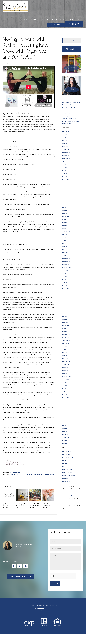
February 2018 (66, 434)
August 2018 (65, 416)
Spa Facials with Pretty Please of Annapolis (7, 505)
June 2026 (64, 137)
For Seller (64, 463)
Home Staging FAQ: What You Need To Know (21, 505)
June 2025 (64, 167)
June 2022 (64, 276)
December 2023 (66, 222)
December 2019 (66, 367)
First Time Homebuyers (68, 457)
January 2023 (65, 255)
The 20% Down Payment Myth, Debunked (46, 505)
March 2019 (65, 395)
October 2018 (65, 410)
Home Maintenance (67, 472)
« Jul (63, 515)
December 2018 (66, 404)
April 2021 (64, 319)
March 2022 (65, 286)
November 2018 (66, 407)
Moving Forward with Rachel (69, 475)
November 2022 (66, 261)
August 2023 (65, 234)
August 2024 (65, 198)
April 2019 (64, 392)
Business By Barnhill (47, 610)
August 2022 (65, 270)
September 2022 (66, 267)
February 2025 (66, 180)
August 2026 (65, 131)
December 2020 (66, 331)
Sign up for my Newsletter (71, 49)
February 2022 (66, 289)
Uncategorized (66, 481)
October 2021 (65, 301)
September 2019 (66, 376)
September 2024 (66, 195)
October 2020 (65, 337)
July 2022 (64, 273)
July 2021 (64, 310)
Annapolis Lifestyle (14, 472)
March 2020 (65, 358)
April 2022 (64, 283)
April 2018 (64, 428)
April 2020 (64, 355)
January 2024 (65, 219)
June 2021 (64, 313)
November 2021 (66, 298)
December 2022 (66, 258)
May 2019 (64, 389)
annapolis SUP (40, 474)
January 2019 (65, 401)
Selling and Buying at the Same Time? (71, 113)
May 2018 (64, 425)
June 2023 (64, 240)
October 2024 (65, 192)
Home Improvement (67, 469)
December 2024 (66, 186)
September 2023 (66, 231)
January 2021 (65, 328)
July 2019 (64, 382)
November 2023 (66, 225)
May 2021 (64, 316)
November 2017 (66, 443)
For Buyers (65, 460)
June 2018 (64, 422)
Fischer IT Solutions (37, 610)
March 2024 (65, 213)
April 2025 (64, 174)
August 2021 (65, 307)
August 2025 (65, 161)
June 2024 (64, 204)
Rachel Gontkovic (24, 544)
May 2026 (64, 140)
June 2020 (64, 349)
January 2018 (65, 437)
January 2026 (65, 149)
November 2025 (66, 152)
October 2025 (65, 155)
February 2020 (66, 361)
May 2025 (64, 171)
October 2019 (65, 373)
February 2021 (66, 325)
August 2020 (65, 343)
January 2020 (65, 364)
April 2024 (64, 210)
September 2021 (66, 304)
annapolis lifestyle (21, 474)
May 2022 (64, 280)
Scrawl (57, 610)
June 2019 (64, 385)
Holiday (64, 466)
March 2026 (65, 146)
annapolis (12, 474)
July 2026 (64, 134)
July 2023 (64, 237)
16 (79, 498)
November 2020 (66, 334)
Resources (65, 478)
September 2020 (66, 340)
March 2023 (65, 249)
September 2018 (66, 413)
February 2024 (66, 216)
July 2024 (64, 201)
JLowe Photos (41, 608)
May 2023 (64, 243)
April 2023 (64, 246)
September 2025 (66, 158)
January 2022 (65, 292)
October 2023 (65, 228)
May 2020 (64, 352)
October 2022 (65, 264)
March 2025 (65, 177)
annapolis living (31, 474)
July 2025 (64, 164)
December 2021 (66, 295)
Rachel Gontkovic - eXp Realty (15, 8)
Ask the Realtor (66, 454)
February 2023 (66, 252)
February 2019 (66, 398)
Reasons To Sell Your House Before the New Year (34, 505)
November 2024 (66, 189)
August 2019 (65, 379)
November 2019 (66, 370)
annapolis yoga (49, 474)
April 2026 (64, 143)
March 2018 (65, 431)
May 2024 (64, 207)
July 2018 (64, 419)
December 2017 (66, 440)
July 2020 (64, 346)
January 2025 (65, 183)
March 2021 (65, 322)
